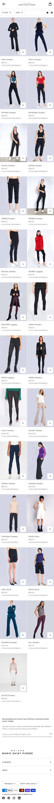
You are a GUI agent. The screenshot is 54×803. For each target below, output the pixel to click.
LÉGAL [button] (5, 770)
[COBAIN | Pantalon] (13, 195)
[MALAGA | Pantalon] (13, 248)
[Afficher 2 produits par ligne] (52, 12)
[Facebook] (3, 798)
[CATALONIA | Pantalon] (13, 513)
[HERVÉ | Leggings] (13, 354)
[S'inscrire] (49, 734)
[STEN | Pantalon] (13, 36)
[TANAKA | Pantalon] (13, 460)
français (9, 784)
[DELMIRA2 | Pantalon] (13, 619)
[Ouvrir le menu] (6, 4)
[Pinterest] (8, 798)
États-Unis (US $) (27, 784)
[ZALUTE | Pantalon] (13, 672)
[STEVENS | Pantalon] (13, 89)
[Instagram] (14, 798)
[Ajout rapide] (23, 52)
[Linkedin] (19, 798)
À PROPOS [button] (6, 762)
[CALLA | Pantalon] (13, 407)
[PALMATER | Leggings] (13, 301)
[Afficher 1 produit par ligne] (47, 12)
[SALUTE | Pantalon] (13, 142)
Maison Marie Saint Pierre (16, 794)
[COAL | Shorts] (13, 566)
